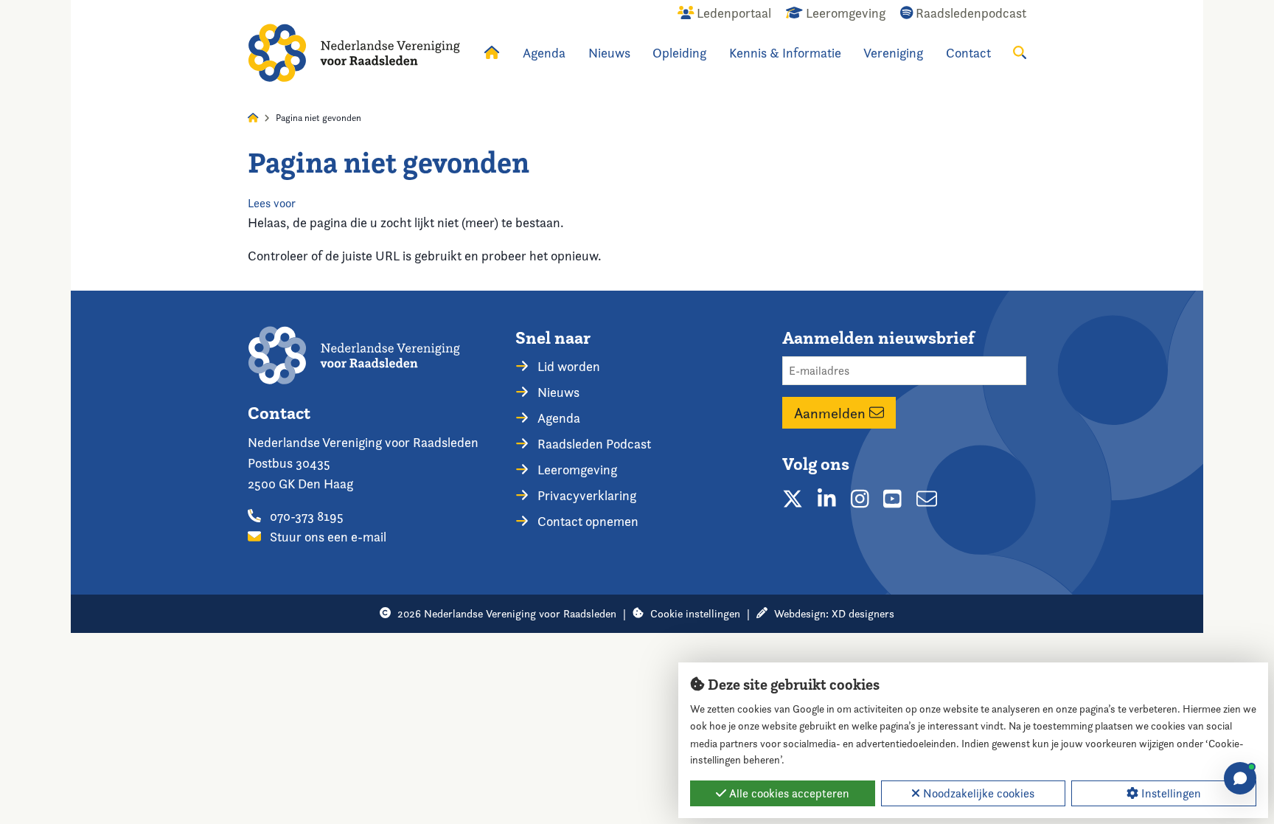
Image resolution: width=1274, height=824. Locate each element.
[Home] (354, 53)
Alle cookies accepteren (787, 793)
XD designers (863, 613)
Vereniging (893, 52)
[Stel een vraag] (1240, 778)
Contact (968, 52)
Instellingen (1169, 793)
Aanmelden (831, 413)
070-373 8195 (305, 516)
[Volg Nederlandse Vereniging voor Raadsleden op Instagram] (860, 498)
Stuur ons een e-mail (326, 536)
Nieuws (609, 52)
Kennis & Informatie (785, 52)
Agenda (544, 52)
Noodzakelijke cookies (977, 793)
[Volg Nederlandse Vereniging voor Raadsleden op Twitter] (792, 498)
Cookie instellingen (695, 613)
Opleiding (679, 52)
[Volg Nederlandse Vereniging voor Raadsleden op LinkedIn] (827, 498)
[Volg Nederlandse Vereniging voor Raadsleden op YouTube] (892, 498)
